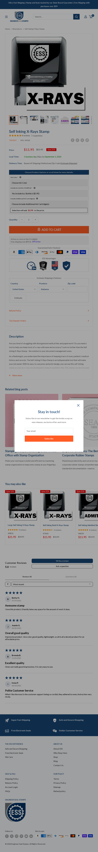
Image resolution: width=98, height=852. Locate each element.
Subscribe (49, 438)
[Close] (78, 405)
